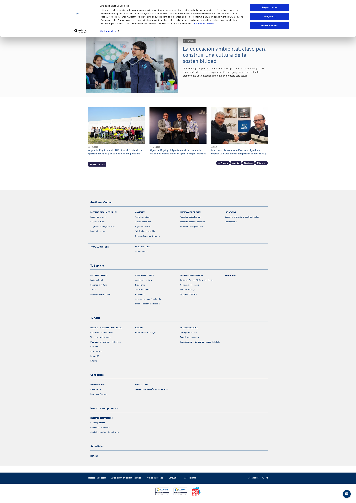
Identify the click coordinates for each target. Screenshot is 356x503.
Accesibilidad (190, 477)
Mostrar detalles (108, 31)
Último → (261, 163)
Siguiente (248, 163)
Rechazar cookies (269, 25)
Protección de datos (97, 477)
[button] (97, 164)
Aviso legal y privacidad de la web (126, 477)
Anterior (236, 163)
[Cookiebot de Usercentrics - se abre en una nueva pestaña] (81, 31)
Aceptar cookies (269, 7)
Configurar (268, 16)
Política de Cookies (204, 23)
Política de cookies (155, 477)
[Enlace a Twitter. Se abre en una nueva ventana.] (263, 477)
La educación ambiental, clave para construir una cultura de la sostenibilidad (225, 54)
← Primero (223, 163)
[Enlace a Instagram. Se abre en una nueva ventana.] (267, 477)
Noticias (94, 456)
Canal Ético (174, 477)
